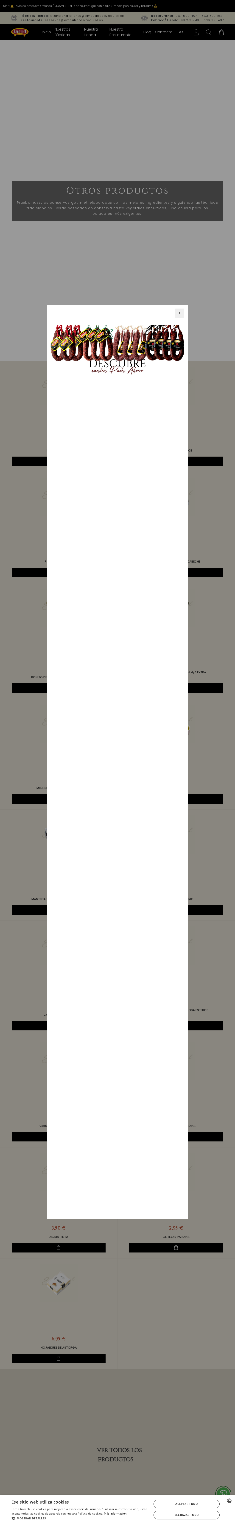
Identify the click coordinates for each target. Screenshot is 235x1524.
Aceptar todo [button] (186, 1504)
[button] (79, 1518)
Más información (115, 1513)
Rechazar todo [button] (186, 1515)
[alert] (117, 1509)
